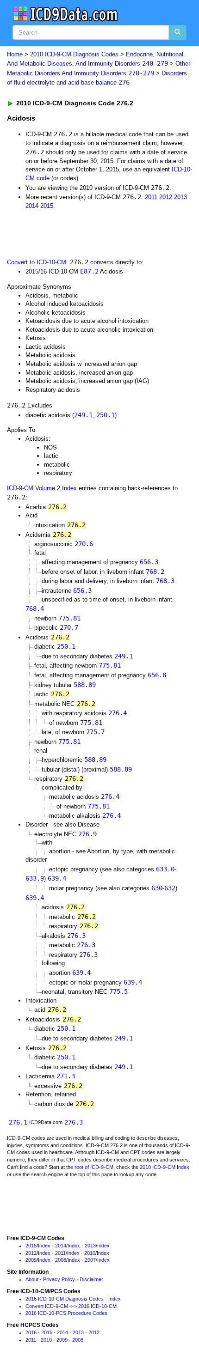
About (31, 1279)
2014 (31, 205)
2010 (89, 1253)
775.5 (118, 991)
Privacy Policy (59, 1279)
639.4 (57, 878)
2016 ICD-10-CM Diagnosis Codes (64, 1298)
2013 (180, 197)
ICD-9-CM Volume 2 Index (42, 488)
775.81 (69, 618)
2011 (151, 197)
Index (44, 1245)
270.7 (69, 627)
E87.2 (89, 271)
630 (156, 888)
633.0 (165, 869)
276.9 (87, 834)
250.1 (105, 415)
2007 (90, 1260)
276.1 (18, 1122)
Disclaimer (91, 1279)
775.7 (95, 732)
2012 (165, 197)
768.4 (34, 608)
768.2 (155, 571)
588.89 (85, 684)
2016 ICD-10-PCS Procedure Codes (66, 1313)
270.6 (84, 543)
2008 (60, 1260)
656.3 (149, 561)
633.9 (34, 878)
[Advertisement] (74, 232)
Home (15, 54)
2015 (46, 205)
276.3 (76, 935)
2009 (31, 1260)
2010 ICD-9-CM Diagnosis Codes (74, 54)
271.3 (65, 1076)
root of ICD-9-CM (94, 1167)
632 (169, 888)
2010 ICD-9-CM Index (164, 1167)
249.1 (83, 415)
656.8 (157, 675)
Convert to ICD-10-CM (36, 262)
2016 (31, 1332)
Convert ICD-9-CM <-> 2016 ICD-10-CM (71, 1306)
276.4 (117, 713)
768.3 (165, 580)
